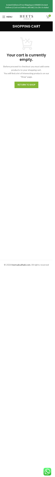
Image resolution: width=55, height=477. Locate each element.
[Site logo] (26, 16)
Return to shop (26, 84)
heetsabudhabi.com (21, 264)
